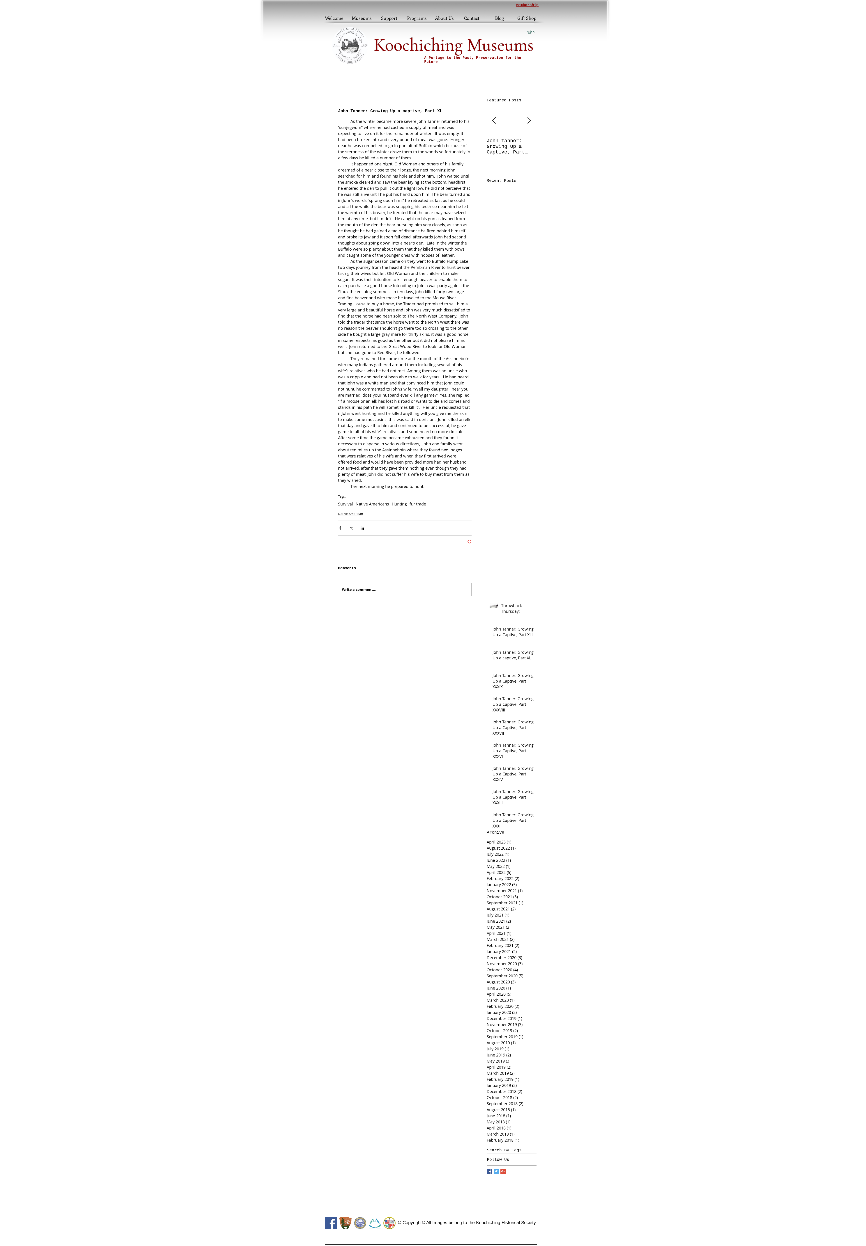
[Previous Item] (494, 120)
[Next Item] (529, 120)
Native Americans (372, 503)
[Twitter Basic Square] (496, 1171)
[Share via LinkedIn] (362, 528)
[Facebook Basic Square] (489, 1171)
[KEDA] (360, 1223)
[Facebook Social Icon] (331, 1223)
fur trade (418, 503)
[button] (532, 31)
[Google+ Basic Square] (503, 1171)
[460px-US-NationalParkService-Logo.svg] (345, 1223)
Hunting (399, 503)
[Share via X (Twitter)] (351, 528)
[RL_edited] (375, 1223)
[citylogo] (389, 1223)
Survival (345, 503)
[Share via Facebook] (340, 528)
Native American (350, 514)
